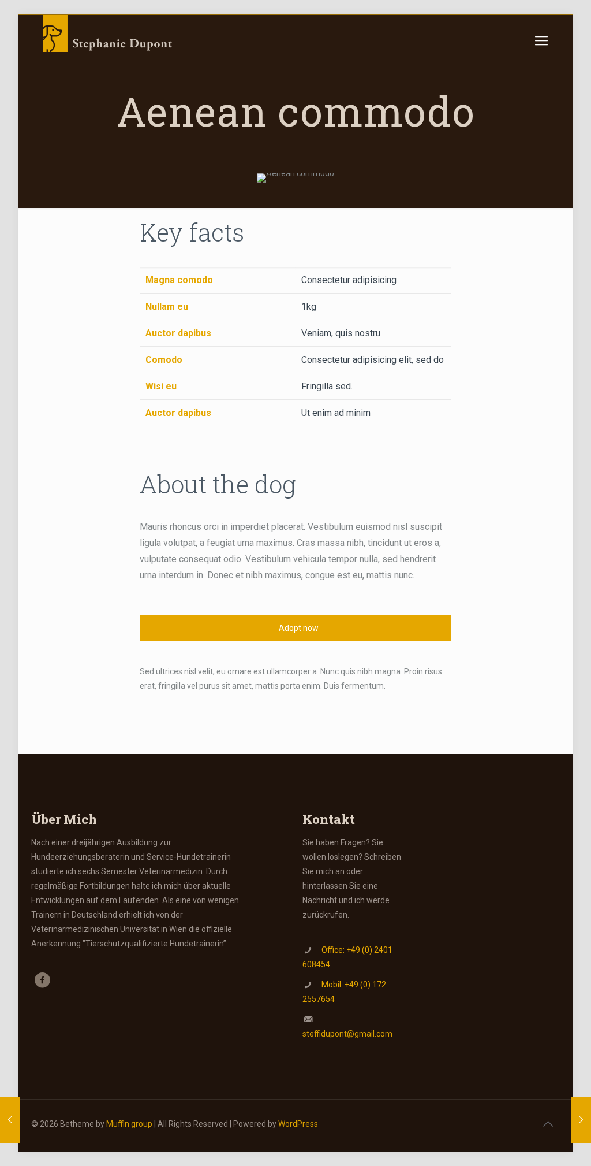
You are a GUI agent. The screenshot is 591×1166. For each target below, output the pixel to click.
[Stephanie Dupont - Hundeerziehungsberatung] (109, 41)
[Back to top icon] (548, 1124)
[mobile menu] (541, 41)
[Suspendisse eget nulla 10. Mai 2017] (581, 1120)
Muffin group (129, 1123)
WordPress (298, 1123)
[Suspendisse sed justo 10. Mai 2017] (10, 1120)
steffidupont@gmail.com (347, 1033)
